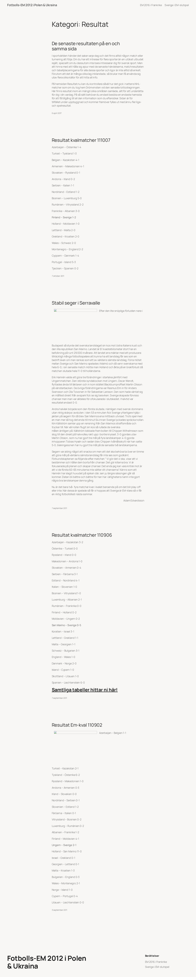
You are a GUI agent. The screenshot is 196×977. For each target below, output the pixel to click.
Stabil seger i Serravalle (76, 302)
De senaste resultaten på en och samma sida (86, 46)
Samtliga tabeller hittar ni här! (85, 690)
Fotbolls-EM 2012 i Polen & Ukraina (32, 5)
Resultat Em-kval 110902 (77, 725)
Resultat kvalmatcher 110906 (82, 535)
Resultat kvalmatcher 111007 (81, 140)
